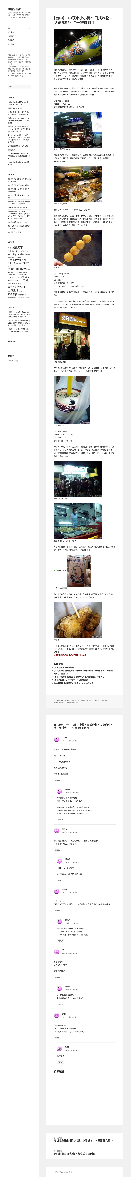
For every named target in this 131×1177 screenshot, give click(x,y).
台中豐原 (18, 263)
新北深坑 (19, 277)
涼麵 (16, 281)
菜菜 (64, 1014)
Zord (64, 737)
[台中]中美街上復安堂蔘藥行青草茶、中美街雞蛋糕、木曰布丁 (79, 677)
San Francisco (26, 254)
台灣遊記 (11, 36)
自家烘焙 (13, 290)
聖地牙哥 (21, 286)
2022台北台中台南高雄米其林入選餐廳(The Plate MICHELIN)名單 (19, 156)
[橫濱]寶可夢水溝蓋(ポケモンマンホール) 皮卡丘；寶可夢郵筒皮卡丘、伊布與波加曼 (19, 129)
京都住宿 (10, 257)
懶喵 (68, 700)
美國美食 (12, 286)
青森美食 (10, 297)
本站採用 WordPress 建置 (63, 1172)
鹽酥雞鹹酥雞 (58, 703)
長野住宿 (20, 295)
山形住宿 (25, 272)
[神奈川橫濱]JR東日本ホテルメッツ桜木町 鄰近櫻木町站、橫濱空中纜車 (19, 120)
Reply (57, 780)
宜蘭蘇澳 (20, 272)
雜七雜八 (11, 44)
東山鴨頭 (25, 277)
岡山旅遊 (19, 275)
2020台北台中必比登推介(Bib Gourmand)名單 (73, 683)
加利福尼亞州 (14, 259)
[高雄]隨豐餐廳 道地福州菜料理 (18, 185)
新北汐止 (14, 277)
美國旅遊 (17, 283)
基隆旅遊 (10, 272)
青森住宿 (25, 295)
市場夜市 (96, 700)
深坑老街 (20, 280)
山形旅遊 (10, 275)
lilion (64, 829)
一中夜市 (68, 703)
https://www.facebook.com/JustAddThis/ (71, 286)
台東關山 (10, 266)
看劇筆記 (11, 40)
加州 (24, 259)
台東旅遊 (25, 263)
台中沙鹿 (11, 263)
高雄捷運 (22, 297)
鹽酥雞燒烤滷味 (86, 700)
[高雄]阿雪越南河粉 (14, 232)
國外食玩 (11, 32)
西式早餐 (12, 294)
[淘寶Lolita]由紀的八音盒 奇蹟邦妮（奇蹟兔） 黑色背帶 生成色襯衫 (19, 314)
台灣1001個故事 (18, 269)
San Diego (23, 251)
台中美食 (75, 703)
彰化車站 (10, 277)
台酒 (29, 269)
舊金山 (20, 291)
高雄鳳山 (27, 297)
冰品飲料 (104, 700)
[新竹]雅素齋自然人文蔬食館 (17, 207)
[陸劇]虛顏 (11, 150)
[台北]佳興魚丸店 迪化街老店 (18, 222)
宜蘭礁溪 (15, 272)
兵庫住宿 (14, 257)
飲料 (111, 700)
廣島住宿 (24, 275)
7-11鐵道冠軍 (15, 247)
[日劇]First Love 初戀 (15, 108)
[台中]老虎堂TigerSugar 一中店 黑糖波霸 (71, 680)
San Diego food (15, 254)
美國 (25, 280)
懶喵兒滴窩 (14, 9)
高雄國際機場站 (16, 297)
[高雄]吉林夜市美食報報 (64, 667)
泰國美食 (11, 280)
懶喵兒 (67, 789)
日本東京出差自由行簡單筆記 (18, 146)
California (13, 251)
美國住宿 (10, 284)
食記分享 (11, 28)
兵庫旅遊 (19, 257)
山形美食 (14, 275)
